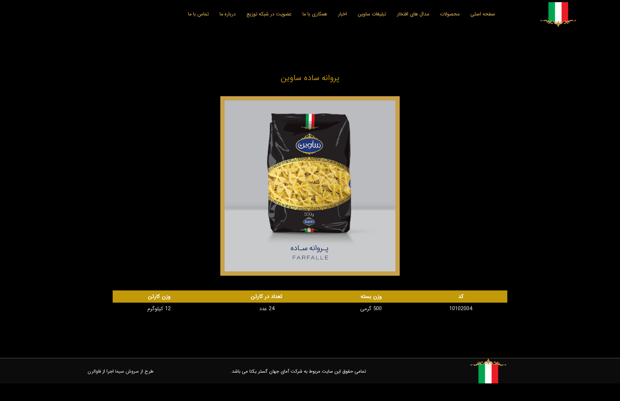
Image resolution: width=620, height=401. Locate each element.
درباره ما (228, 14)
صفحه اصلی (482, 14)
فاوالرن (94, 371)
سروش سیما (127, 371)
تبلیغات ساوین (372, 14)
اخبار (342, 14)
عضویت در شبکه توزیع (269, 14)
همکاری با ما (314, 14)
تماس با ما (198, 14)
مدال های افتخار (413, 14)
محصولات (450, 14)
